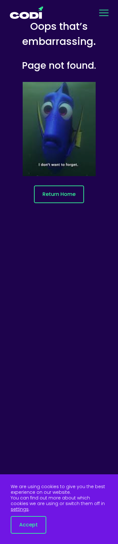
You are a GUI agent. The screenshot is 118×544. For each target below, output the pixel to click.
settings (20, 509)
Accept (28, 524)
